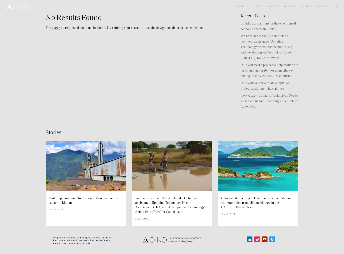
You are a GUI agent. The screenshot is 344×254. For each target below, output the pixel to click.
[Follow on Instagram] (257, 239)
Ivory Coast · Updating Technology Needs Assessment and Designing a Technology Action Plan (269, 101)
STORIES (305, 6)
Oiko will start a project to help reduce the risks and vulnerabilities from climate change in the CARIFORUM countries (269, 71)
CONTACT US (323, 6)
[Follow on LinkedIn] (249, 239)
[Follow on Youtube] (264, 239)
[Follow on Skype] (272, 239)
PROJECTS (289, 6)
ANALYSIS (273, 6)
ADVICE (257, 6)
